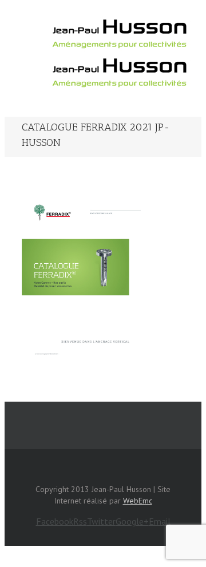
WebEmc (137, 500)
